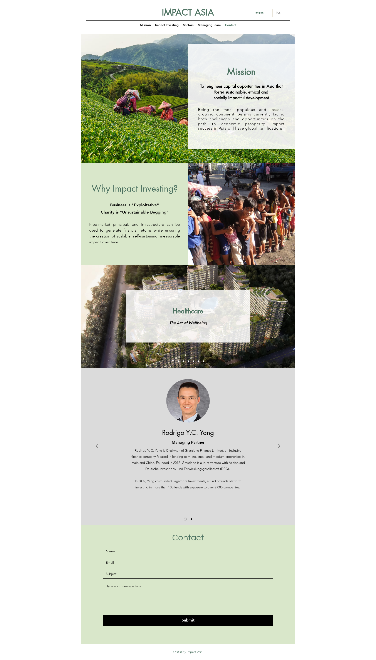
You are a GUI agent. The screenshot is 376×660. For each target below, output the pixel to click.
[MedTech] (193, 361)
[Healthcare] (173, 361)
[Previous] (87, 316)
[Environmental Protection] (203, 361)
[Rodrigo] (185, 519)
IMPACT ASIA (188, 12)
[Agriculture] (188, 361)
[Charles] (191, 519)
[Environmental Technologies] (198, 361)
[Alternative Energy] (178, 361)
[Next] (288, 316)
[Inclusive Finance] (183, 361)
